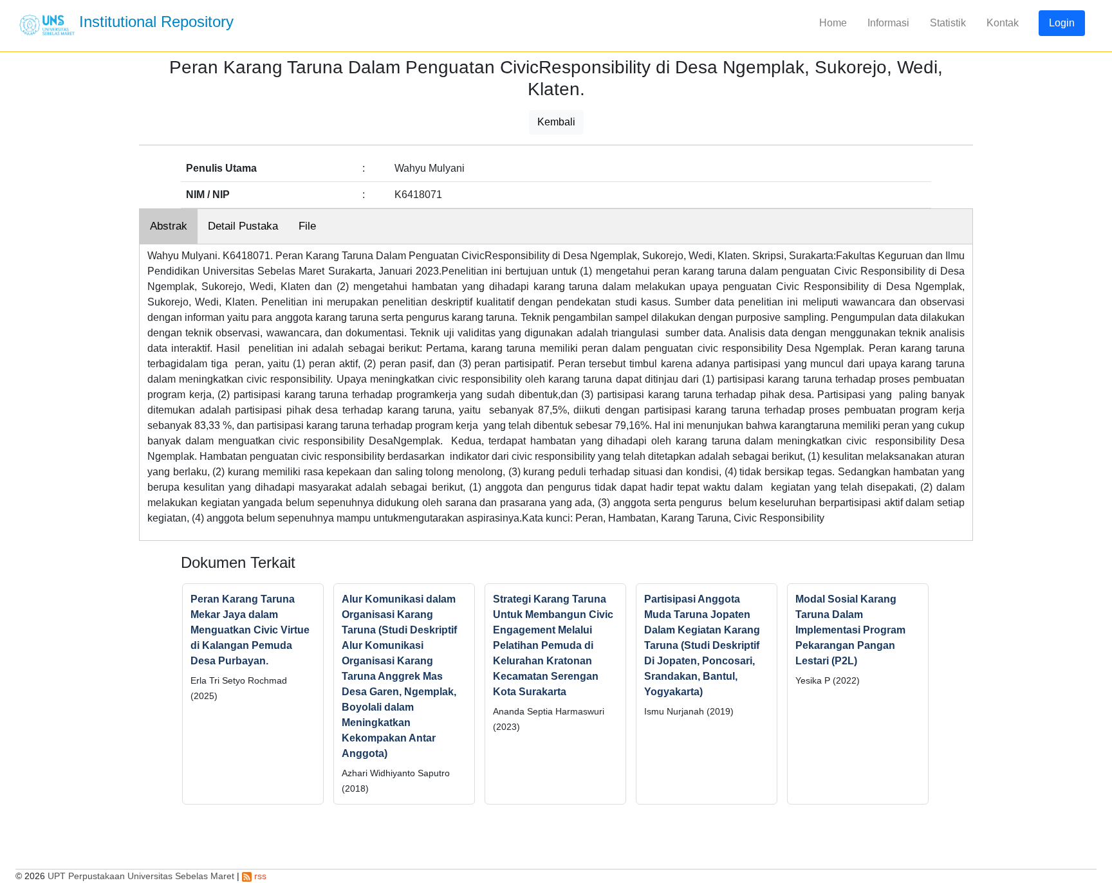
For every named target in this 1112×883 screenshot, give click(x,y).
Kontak (1003, 22)
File (307, 226)
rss (259, 876)
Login (1062, 22)
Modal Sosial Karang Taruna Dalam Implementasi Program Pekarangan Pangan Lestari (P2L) (850, 630)
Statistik (948, 22)
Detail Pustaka (243, 226)
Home (833, 22)
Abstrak (168, 226)
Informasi (888, 22)
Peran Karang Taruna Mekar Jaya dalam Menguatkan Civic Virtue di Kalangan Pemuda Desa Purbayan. (250, 630)
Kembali (556, 121)
